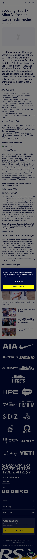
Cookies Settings (18, 281)
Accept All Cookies (18, 286)
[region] (18, 279)
